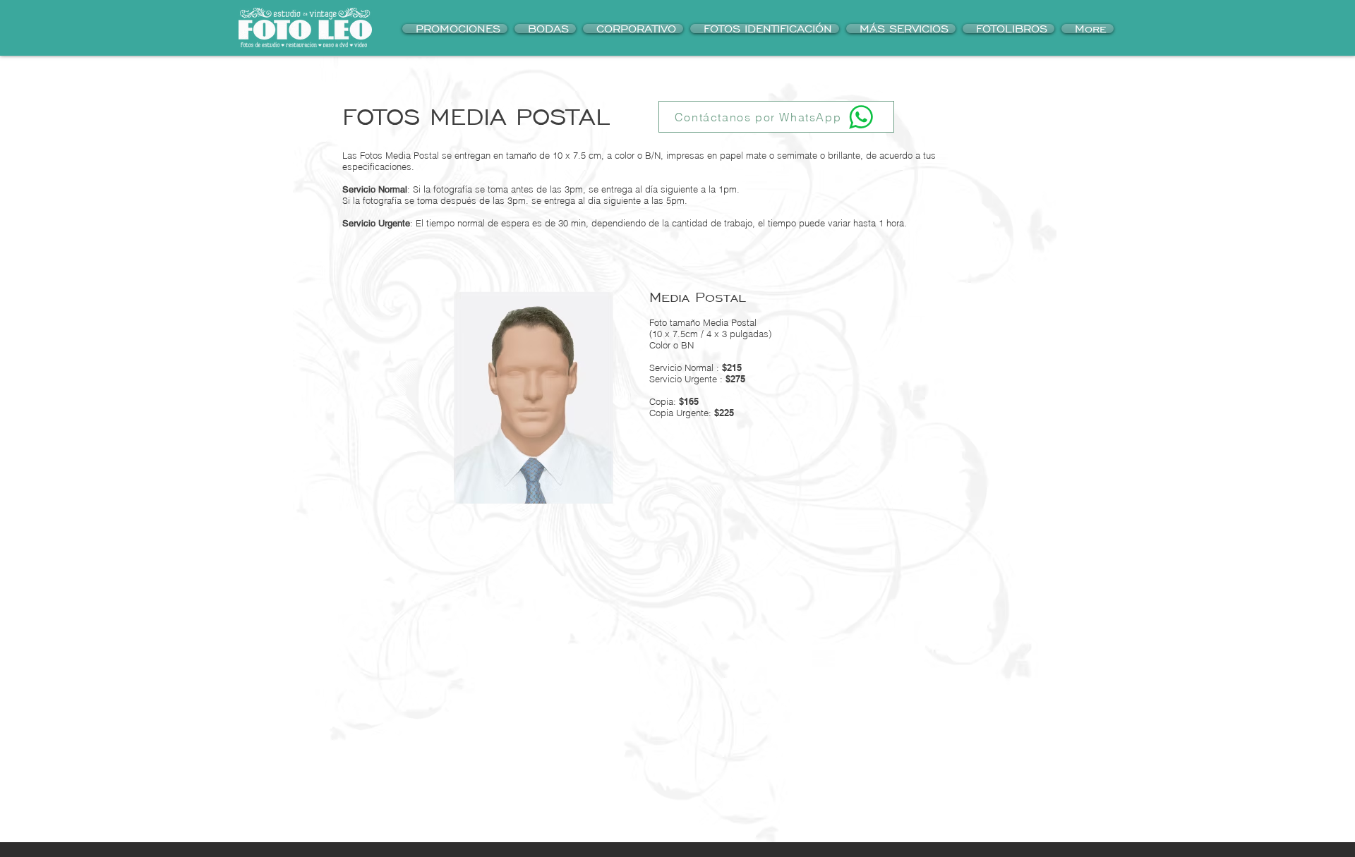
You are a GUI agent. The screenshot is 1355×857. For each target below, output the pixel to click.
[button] (765, 28)
